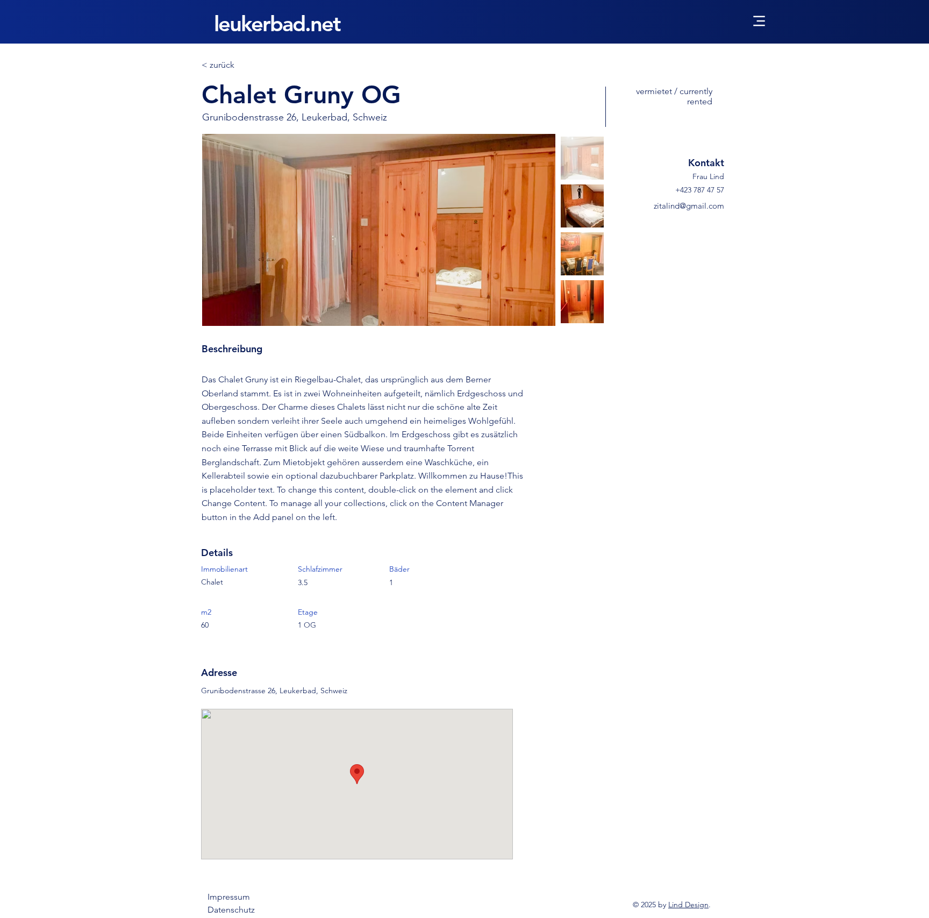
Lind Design (688, 904)
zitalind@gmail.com (689, 206)
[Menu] (758, 20)
